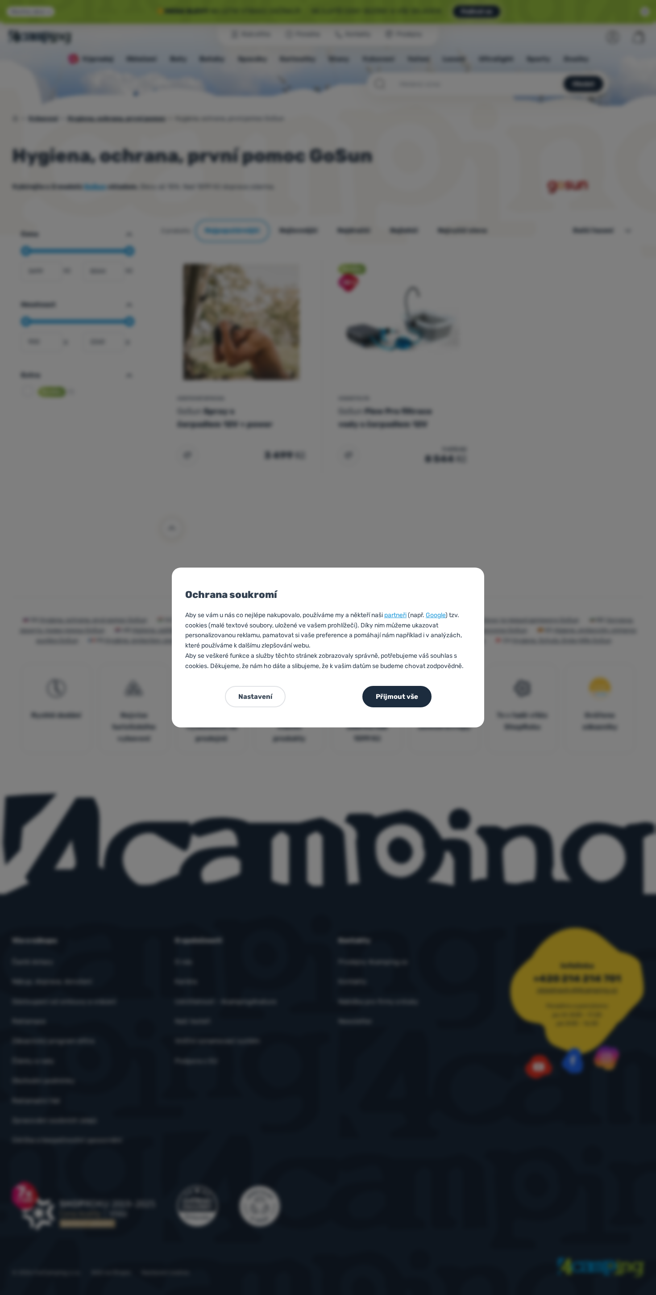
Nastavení (255, 697)
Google (435, 615)
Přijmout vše (397, 697)
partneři (395, 615)
